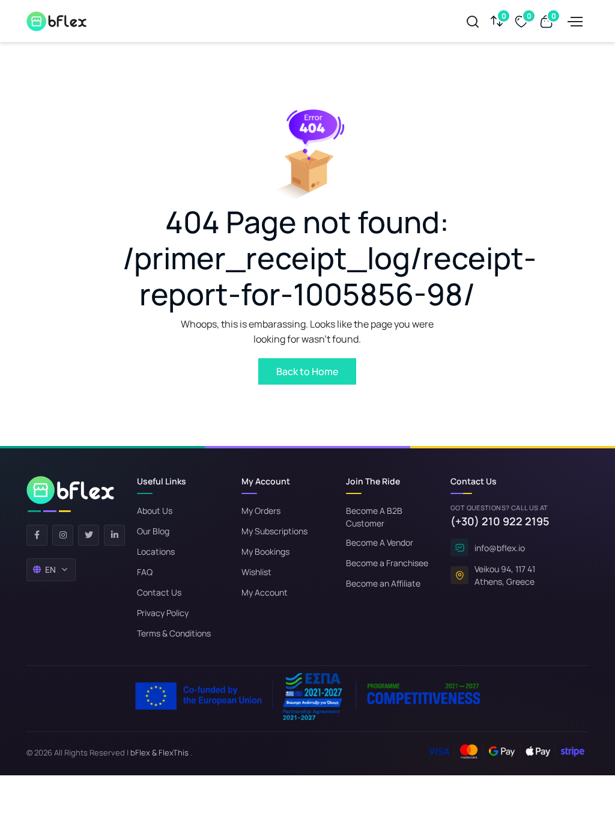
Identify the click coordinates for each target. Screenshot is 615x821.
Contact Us (159, 592)
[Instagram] (62, 535)
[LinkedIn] (114, 535)
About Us (154, 510)
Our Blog (153, 531)
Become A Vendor (379, 542)
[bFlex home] (70, 494)
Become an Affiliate (383, 583)
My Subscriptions (274, 531)
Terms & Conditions (174, 633)
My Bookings (265, 551)
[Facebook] (36, 535)
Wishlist (256, 572)
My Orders (260, 510)
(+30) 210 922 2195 (500, 521)
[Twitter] (88, 535)
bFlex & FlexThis (159, 752)
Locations (156, 551)
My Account (264, 592)
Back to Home (307, 371)
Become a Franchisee (387, 563)
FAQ (145, 572)
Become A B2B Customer (374, 517)
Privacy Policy (163, 612)
